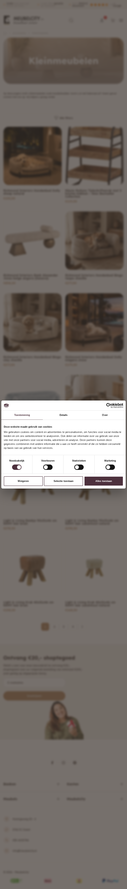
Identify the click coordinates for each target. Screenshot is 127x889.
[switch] (48, 467)
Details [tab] (64, 415)
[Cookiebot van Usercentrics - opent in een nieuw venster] (108, 405)
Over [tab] (105, 415)
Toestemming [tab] (22, 415)
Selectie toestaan (64, 481)
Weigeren (23, 481)
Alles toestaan (103, 481)
